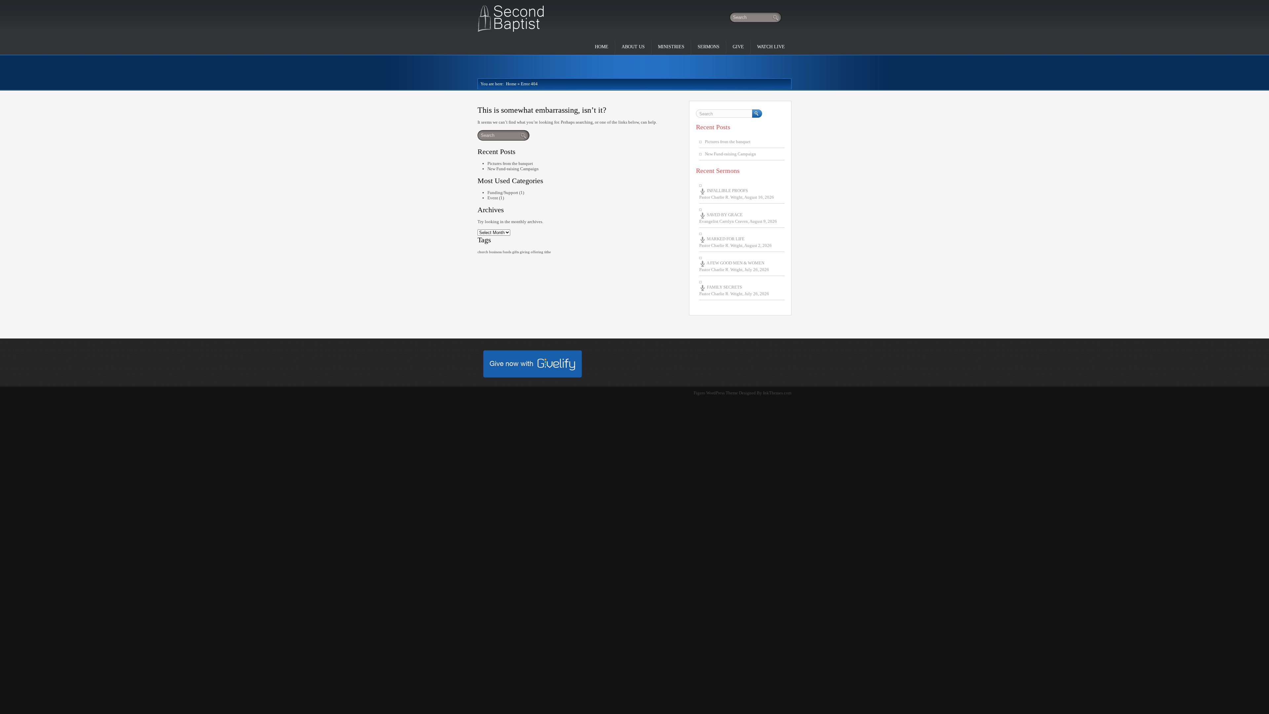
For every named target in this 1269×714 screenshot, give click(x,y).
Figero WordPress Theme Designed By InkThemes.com (742, 392)
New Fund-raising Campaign (513, 168)
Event (492, 197)
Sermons (708, 46)
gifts (515, 252)
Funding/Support (502, 192)
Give (738, 46)
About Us (633, 46)
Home (601, 46)
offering (537, 252)
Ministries (671, 46)
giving (525, 252)
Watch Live (771, 46)
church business (490, 252)
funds (507, 252)
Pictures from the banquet (510, 163)
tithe (547, 252)
